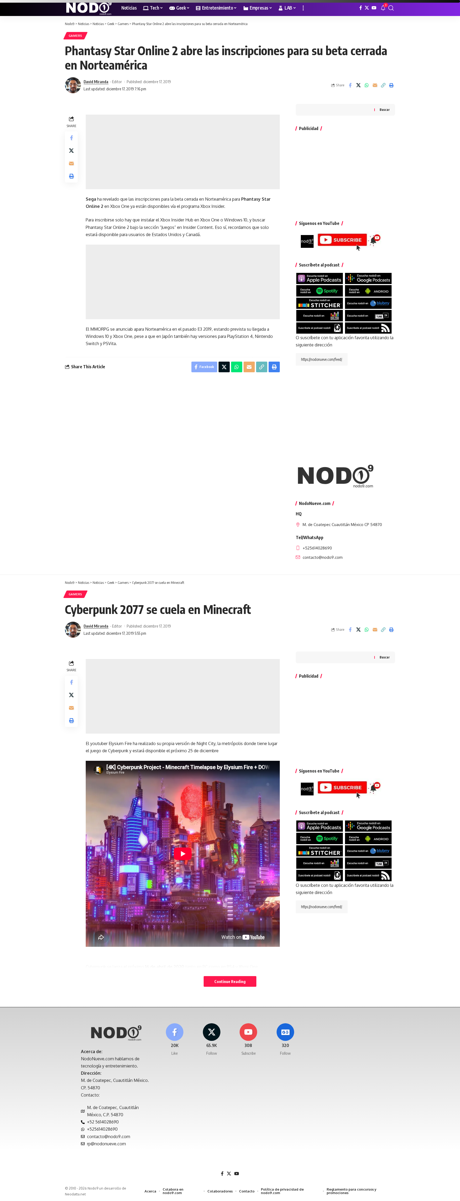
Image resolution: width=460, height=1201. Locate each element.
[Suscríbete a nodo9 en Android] (368, 290)
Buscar (385, 110)
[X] (366, 7)
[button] (303, 8)
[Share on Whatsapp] (366, 85)
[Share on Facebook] (350, 85)
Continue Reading (230, 981)
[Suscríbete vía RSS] (368, 327)
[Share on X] (358, 85)
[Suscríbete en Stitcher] (319, 303)
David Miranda (96, 81)
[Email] (375, 85)
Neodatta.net (75, 1194)
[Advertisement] (183, 152)
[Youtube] (248, 1039)
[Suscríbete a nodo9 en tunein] (368, 315)
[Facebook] (360, 7)
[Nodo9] (89, 8)
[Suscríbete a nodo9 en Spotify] (319, 290)
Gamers (75, 36)
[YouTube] (374, 7)
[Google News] (285, 1039)
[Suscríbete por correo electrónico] (319, 327)
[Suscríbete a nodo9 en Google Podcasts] (368, 278)
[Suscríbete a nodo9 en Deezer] (319, 315)
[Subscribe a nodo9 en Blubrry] (368, 303)
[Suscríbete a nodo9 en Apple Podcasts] (319, 278)
